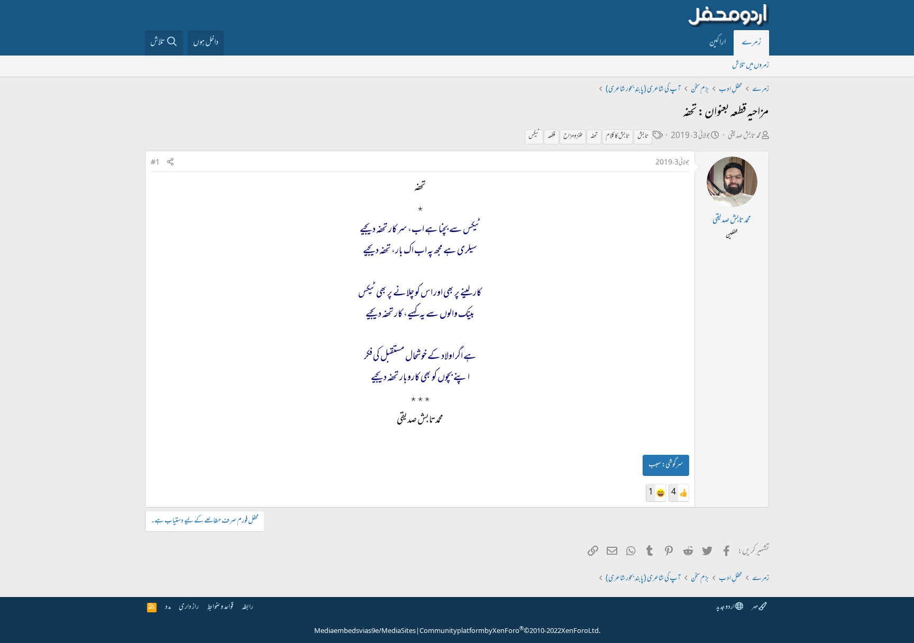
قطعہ (551, 136)
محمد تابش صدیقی (744, 136)
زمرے (751, 43)
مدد (168, 607)
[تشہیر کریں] (170, 163)
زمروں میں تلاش (750, 66)
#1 (155, 163)
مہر (755, 607)
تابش (642, 136)
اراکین (717, 43)
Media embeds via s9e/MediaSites (365, 631)
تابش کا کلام (617, 136)
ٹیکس (534, 136)
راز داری (189, 607)
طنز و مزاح (572, 136)
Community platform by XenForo (509, 631)
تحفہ (594, 136)
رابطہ (247, 607)
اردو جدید (725, 607)
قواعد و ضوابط (220, 607)
